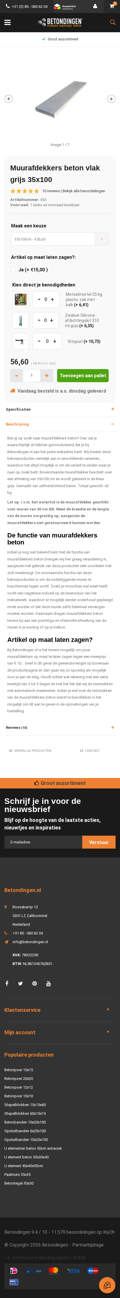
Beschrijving (17, 424)
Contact (92, 751)
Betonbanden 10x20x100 (25, 1122)
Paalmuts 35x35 (17, 1174)
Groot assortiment (63, 39)
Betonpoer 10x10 (18, 1096)
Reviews (16, 727)
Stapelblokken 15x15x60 (25, 1105)
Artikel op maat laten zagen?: (43, 257)
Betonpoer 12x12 (18, 1087)
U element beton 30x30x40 (26, 1157)
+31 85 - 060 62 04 (28, 933)
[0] (112, 6)
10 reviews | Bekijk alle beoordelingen (73, 191)
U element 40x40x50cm (23, 1166)
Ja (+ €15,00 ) (33, 270)
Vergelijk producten (32, 751)
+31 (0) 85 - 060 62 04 (29, 6)
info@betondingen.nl (30, 942)
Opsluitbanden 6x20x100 (25, 1131)
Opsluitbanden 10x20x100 (26, 1139)
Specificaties (18, 409)
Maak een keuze (28, 226)
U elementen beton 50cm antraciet (33, 1148)
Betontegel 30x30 (18, 1183)
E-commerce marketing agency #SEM (46, 1257)
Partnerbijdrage (88, 1245)
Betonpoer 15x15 (18, 1070)
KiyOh (109, 1232)
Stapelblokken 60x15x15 (25, 1113)
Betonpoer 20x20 (18, 1078)
